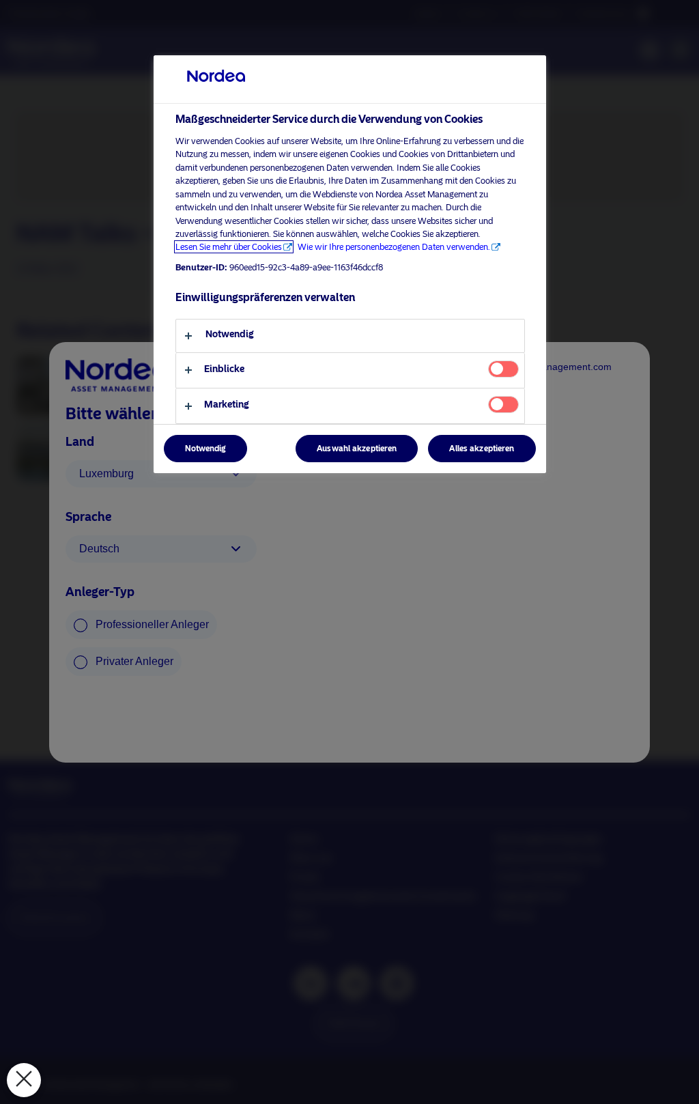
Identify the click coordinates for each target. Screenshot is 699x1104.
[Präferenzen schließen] (24, 1080)
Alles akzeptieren (481, 448)
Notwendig (205, 448)
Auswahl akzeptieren (357, 448)
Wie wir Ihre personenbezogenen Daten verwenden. (394, 247)
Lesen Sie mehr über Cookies (228, 247)
